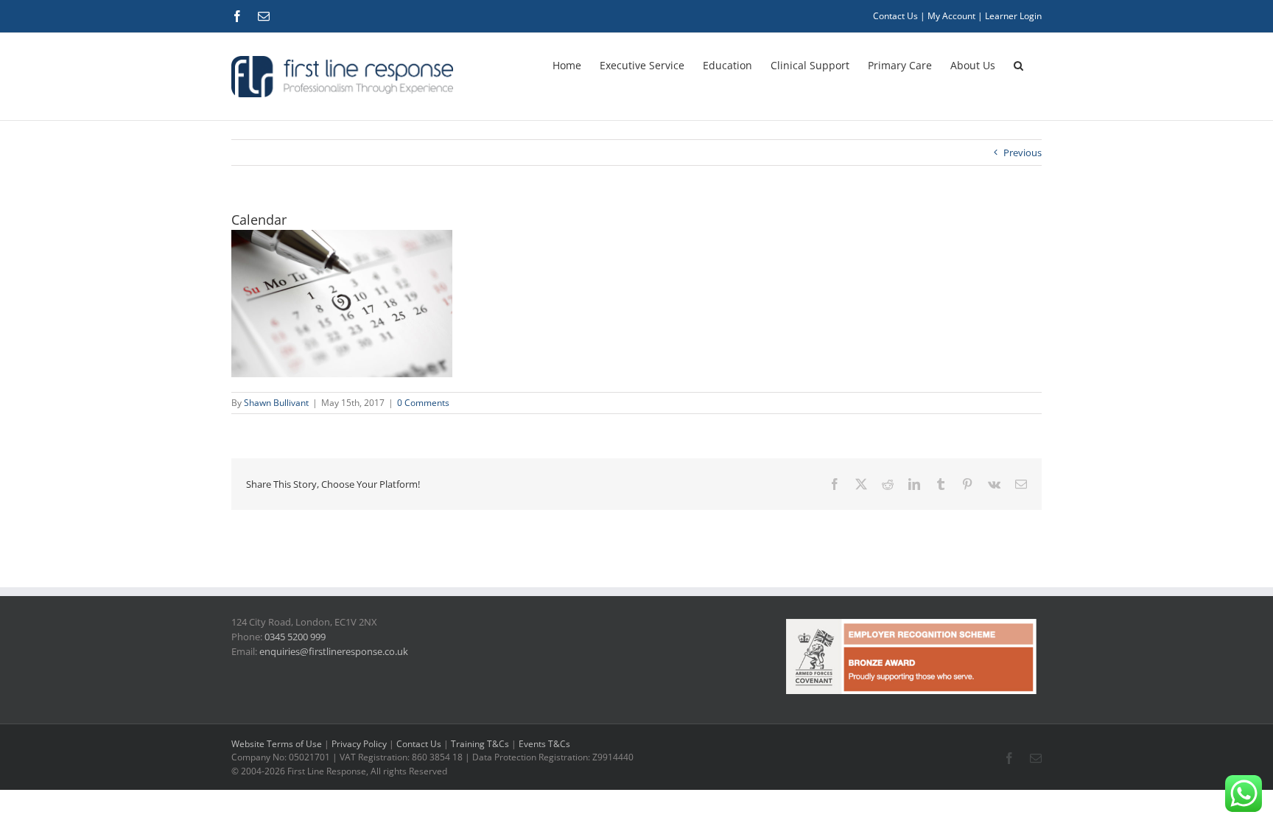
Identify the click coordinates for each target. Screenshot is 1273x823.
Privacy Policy (359, 744)
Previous (1022, 152)
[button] (1018, 64)
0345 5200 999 (295, 636)
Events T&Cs (544, 744)
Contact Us (895, 16)
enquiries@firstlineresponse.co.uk (333, 651)
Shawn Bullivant (276, 402)
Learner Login (1013, 16)
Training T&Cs (480, 744)
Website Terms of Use (276, 744)
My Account (951, 16)
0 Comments (423, 402)
